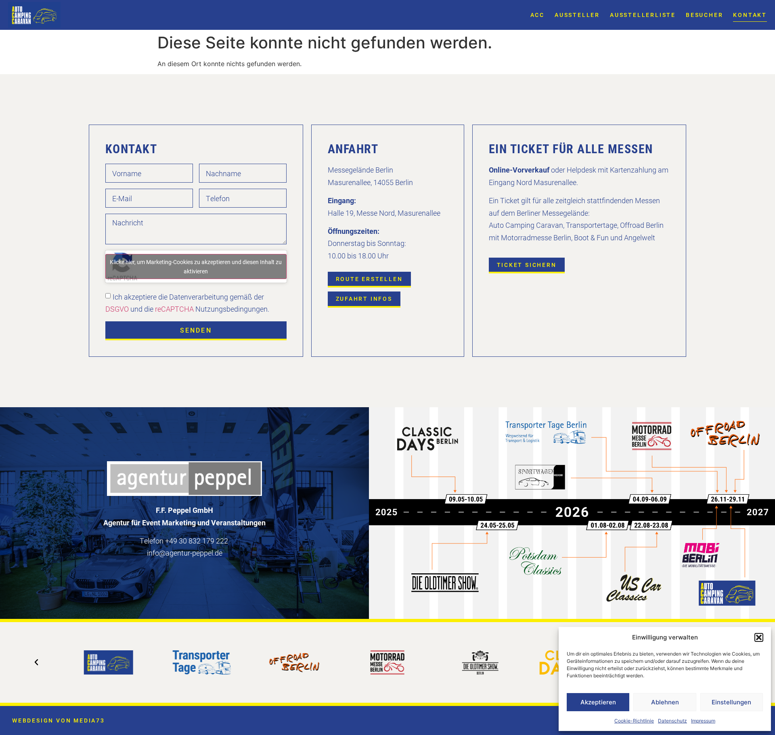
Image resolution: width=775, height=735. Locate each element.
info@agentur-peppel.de (184, 553)
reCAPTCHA (174, 309)
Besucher (704, 15)
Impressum (703, 721)
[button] (759, 637)
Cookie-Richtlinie (634, 721)
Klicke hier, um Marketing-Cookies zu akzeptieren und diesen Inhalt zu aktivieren (196, 266)
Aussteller (577, 15)
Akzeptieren (598, 702)
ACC (537, 15)
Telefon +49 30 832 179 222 (184, 541)
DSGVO (117, 309)
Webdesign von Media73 (58, 720)
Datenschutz (672, 721)
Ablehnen (665, 702)
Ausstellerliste (643, 15)
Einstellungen (731, 702)
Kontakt (750, 15)
